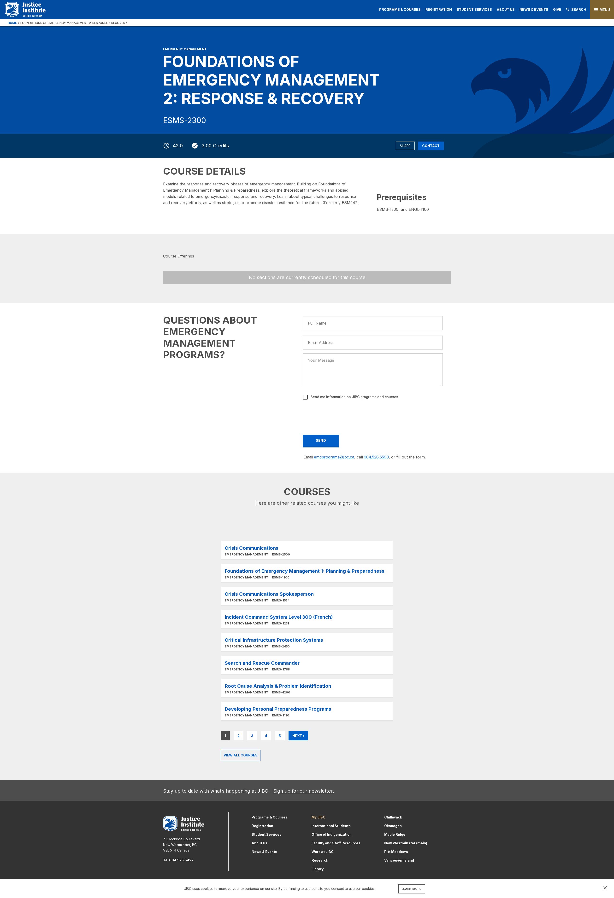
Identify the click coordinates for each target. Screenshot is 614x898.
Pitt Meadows (396, 852)
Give (557, 9)
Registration (438, 9)
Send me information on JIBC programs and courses (354, 397)
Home (12, 23)
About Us (506, 9)
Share (405, 146)
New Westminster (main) (405, 843)
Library (318, 869)
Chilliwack (393, 817)
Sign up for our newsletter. (303, 791)
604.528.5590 (376, 457)
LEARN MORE (411, 889)
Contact (431, 146)
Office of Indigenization (332, 834)
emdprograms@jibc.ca (334, 457)
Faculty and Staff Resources (336, 843)
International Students (331, 826)
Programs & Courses (400, 9)
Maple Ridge (394, 834)
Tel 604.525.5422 (178, 860)
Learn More (307, 550)
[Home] (25, 9)
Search (578, 9)
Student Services (474, 9)
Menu (605, 10)
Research (320, 860)
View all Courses (241, 755)
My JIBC (318, 817)
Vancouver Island (399, 860)
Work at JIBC (323, 852)
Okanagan (393, 826)
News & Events (534, 9)
